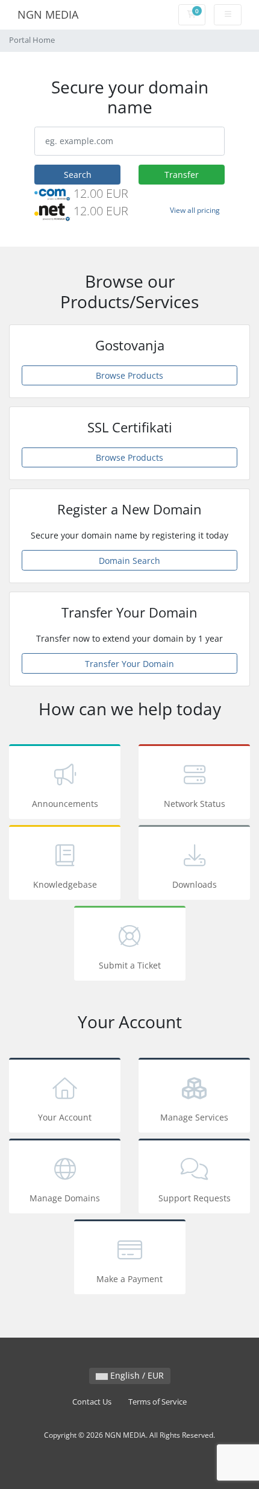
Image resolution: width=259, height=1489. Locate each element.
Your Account (65, 1117)
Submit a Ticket (130, 965)
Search (78, 174)
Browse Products (129, 375)
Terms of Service (157, 1402)
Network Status (194, 803)
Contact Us (91, 1402)
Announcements (65, 803)
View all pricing (195, 210)
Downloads (194, 884)
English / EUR (136, 1375)
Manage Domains (65, 1198)
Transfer (181, 174)
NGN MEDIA (47, 14)
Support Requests (194, 1198)
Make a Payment (129, 1279)
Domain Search (129, 560)
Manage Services (194, 1117)
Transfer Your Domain (129, 663)
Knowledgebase (65, 884)
